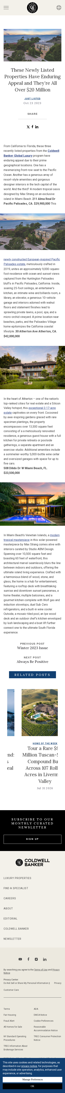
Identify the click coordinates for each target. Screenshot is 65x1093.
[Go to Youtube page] (20, 959)
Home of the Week (30, 743)
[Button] (58, 7)
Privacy (57, 983)
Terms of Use (40, 969)
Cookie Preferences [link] (43, 1021)
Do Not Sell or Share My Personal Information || (27, 983)
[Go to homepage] (32, 8)
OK (32, 1086)
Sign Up (32, 839)
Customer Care (11, 990)
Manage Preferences (32, 1079)
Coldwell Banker (16, 928)
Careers (10, 898)
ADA (36, 1009)
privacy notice (29, 1066)
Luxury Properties (17, 878)
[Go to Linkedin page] (44, 959)
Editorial (11, 918)
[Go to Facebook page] (28, 959)
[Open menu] (6, 7)
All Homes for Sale (13, 1027)
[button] (28, 127)
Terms (7, 1009)
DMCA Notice (40, 1015)
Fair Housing (10, 1015)
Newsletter (12, 938)
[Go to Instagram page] (36, 959)
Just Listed (32, 98)
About (8, 908)
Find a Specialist (16, 888)
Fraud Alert (9, 1021)
